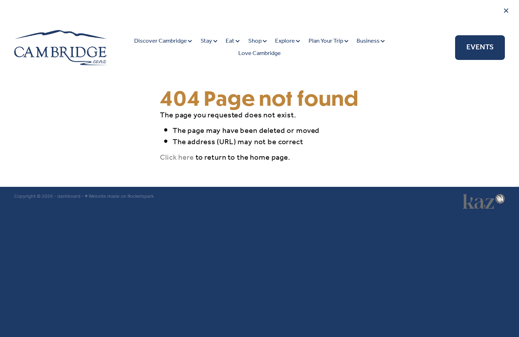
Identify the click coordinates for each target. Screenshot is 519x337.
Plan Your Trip (326, 41)
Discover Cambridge (161, 41)
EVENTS (480, 47)
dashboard (68, 196)
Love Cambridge (259, 53)
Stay (207, 41)
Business (369, 41)
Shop (255, 41)
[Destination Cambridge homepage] (63, 47)
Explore (285, 41)
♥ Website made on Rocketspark (119, 196)
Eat (230, 41)
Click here (177, 158)
